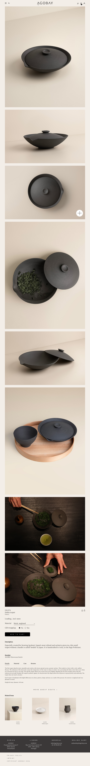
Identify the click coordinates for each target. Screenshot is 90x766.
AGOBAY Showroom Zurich (13, 657)
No (22, 628)
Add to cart (17, 634)
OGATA (8, 610)
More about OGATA (44, 690)
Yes (28, 628)
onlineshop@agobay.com (79, 743)
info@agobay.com (56, 743)
